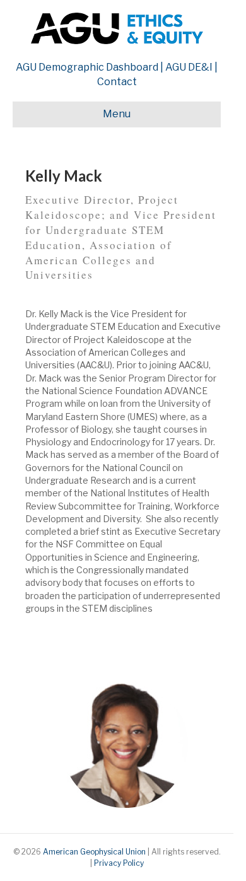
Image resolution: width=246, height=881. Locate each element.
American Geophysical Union (94, 851)
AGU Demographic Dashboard (87, 67)
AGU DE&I (189, 67)
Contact (117, 82)
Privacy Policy (119, 863)
